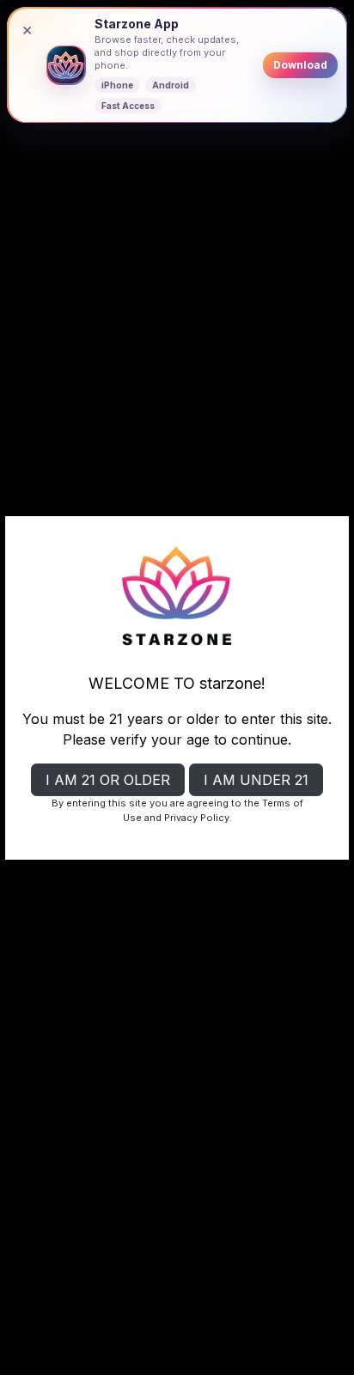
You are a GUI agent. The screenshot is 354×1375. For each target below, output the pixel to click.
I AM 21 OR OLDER (108, 779)
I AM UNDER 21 (256, 779)
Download (300, 64)
